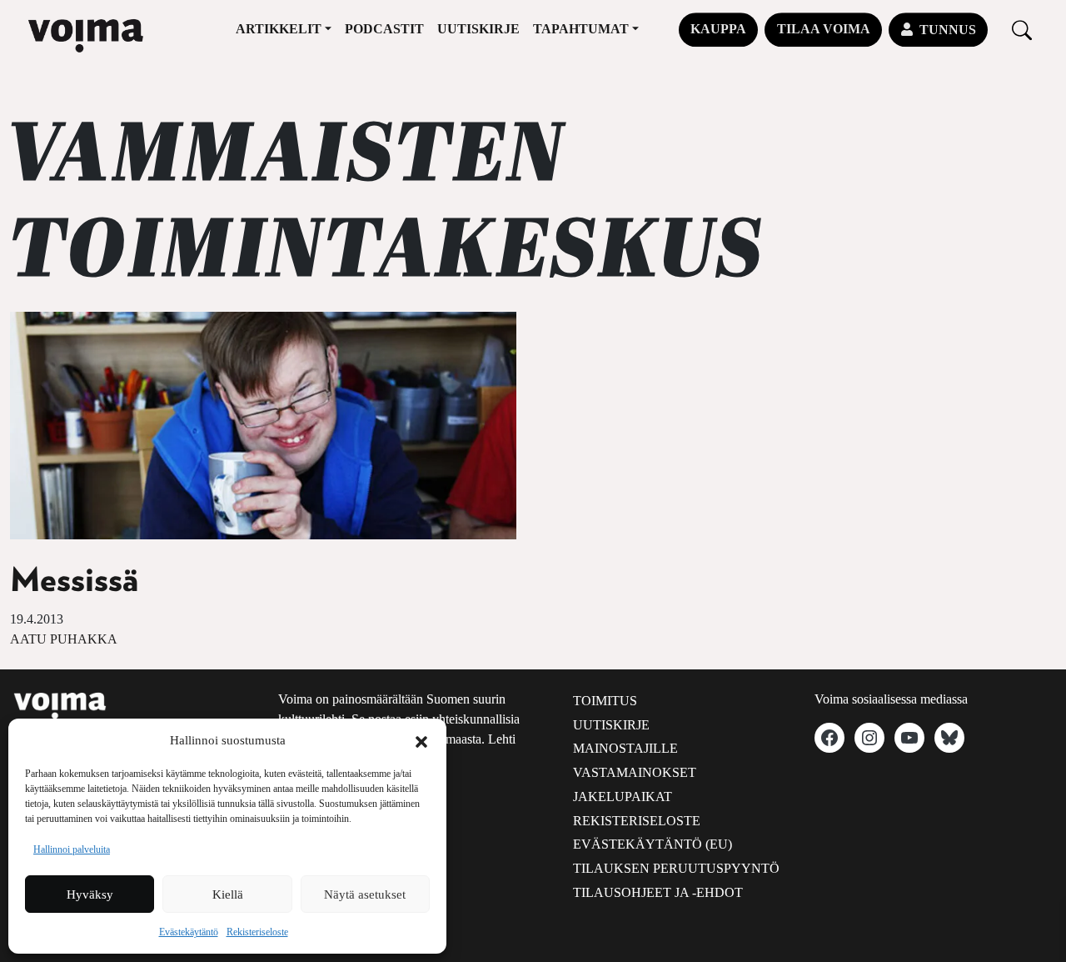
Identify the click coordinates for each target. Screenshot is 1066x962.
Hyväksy (90, 894)
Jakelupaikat (622, 796)
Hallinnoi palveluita (71, 849)
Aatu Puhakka (63, 639)
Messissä (74, 581)
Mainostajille (625, 748)
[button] (421, 740)
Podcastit (384, 29)
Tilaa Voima (823, 29)
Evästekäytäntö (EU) (652, 844)
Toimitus (605, 701)
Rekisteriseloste (257, 932)
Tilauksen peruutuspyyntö (676, 868)
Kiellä (227, 894)
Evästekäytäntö (188, 932)
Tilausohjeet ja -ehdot (658, 892)
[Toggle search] (1022, 29)
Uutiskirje (478, 29)
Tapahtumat (581, 29)
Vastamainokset (634, 772)
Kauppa (718, 29)
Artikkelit (278, 29)
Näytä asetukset (365, 894)
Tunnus (947, 30)
